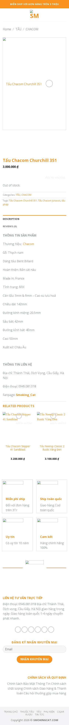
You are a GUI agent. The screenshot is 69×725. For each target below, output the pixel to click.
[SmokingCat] (34, 14)
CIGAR (60, 711)
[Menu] (5, 14)
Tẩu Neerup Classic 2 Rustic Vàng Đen (52, 448)
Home (7, 29)
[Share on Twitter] (31, 630)
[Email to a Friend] (38, 630)
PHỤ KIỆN (49, 711)
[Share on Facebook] (25, 630)
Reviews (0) (10, 226)
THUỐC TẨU (27, 711)
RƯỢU (29, 714)
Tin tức (39, 714)
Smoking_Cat (26, 395)
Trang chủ (11, 711)
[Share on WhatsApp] (18, 630)
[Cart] (64, 15)
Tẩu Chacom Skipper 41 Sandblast (18, 448)
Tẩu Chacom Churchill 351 (23, 200)
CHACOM (32, 29)
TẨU (18, 29)
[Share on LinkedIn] (51, 630)
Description (11, 219)
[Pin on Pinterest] (44, 630)
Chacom (28, 244)
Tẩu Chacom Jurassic (49, 200)
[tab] (34, 219)
